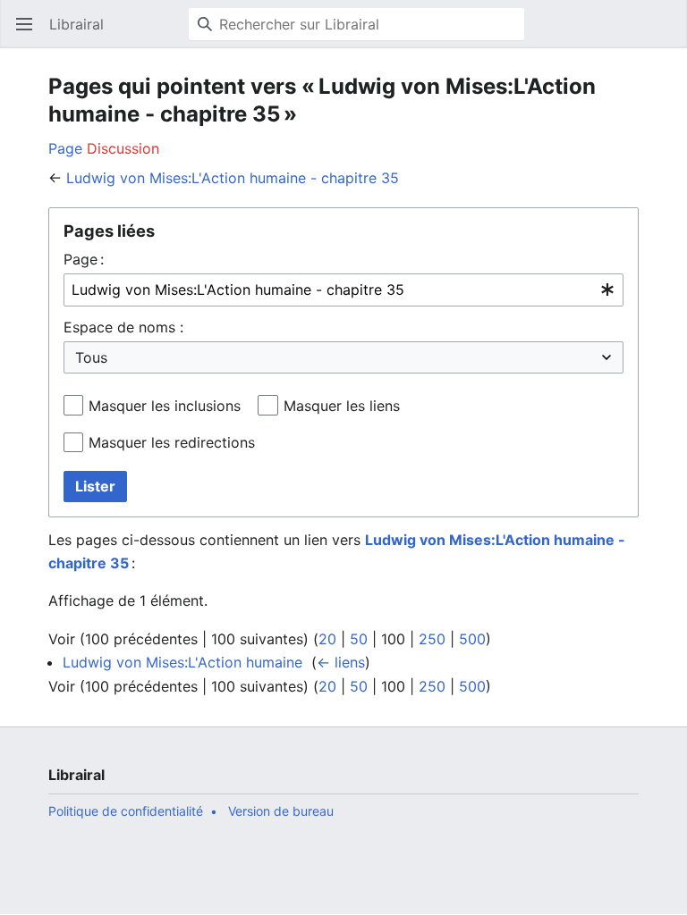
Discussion (123, 148)
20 (327, 639)
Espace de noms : (123, 327)
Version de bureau (281, 810)
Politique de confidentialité (125, 810)
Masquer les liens (342, 406)
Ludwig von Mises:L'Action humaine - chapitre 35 (232, 178)
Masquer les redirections (172, 442)
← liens (341, 662)
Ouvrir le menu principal (30, 33)
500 (472, 639)
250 (432, 639)
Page (65, 148)
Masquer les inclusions (165, 406)
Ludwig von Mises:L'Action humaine (182, 662)
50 (359, 639)
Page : (84, 259)
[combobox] (344, 289)
